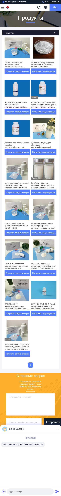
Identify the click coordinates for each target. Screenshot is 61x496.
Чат (55, 7)
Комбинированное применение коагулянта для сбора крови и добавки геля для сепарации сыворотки (43, 187)
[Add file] (4, 491)
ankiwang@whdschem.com (15, 2)
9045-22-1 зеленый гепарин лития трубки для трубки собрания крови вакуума (43, 267)
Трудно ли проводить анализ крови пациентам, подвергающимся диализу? (16, 267)
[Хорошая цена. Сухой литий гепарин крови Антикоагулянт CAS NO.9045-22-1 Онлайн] (17, 209)
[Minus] (57, 429)
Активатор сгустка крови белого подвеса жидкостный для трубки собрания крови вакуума (16, 105)
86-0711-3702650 (51, 2)
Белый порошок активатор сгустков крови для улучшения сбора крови (17, 185)
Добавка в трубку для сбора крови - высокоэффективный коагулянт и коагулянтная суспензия (43, 147)
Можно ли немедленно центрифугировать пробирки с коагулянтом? (43, 225)
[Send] (57, 491)
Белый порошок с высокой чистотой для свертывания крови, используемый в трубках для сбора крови (17, 347)
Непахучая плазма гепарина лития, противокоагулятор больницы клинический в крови (16, 66)
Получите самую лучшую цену (17, 72)
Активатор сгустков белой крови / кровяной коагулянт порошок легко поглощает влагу (43, 105)
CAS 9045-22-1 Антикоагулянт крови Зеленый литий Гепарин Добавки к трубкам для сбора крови (16, 308)
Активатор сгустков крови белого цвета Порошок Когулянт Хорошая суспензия (42, 65)
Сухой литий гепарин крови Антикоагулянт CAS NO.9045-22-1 (16, 225)
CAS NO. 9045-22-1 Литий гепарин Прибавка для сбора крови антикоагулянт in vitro (43, 307)
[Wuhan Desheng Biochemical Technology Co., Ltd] (12, 7)
